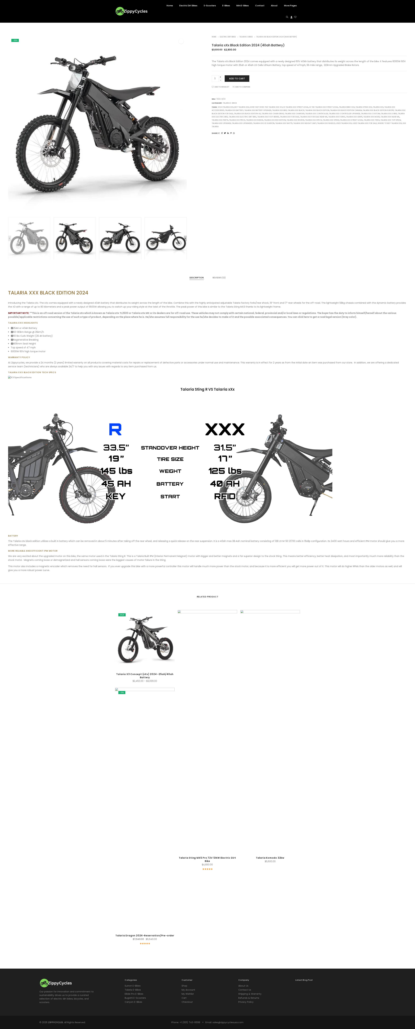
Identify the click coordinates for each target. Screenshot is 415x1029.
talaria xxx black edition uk (247, 113)
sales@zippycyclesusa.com (228, 1022)
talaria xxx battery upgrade (257, 110)
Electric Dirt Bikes (228, 37)
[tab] (197, 278)
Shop (184, 985)
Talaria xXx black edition (26, 541)
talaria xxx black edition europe (378, 110)
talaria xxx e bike (389, 113)
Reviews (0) (219, 277)
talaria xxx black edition (317, 110)
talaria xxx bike (279, 110)
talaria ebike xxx (347, 107)
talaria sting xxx (364, 107)
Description (197, 277)
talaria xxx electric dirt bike (242, 116)
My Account (188, 989)
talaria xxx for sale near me (313, 116)
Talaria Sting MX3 (235, 306)
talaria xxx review (295, 120)
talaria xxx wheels (326, 123)
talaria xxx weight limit (304, 123)
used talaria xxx (344, 123)
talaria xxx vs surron (263, 123)
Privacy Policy (246, 1002)
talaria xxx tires (372, 120)
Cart (184, 998)
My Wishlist (188, 993)
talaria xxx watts (283, 123)
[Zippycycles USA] (131, 14)
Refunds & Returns (248, 998)
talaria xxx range (254, 120)
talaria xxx (378, 107)
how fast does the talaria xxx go (266, 107)
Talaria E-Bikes (246, 37)
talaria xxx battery (234, 110)
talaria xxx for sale (289, 116)
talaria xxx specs (313, 120)
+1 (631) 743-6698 (190, 1022)
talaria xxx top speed (390, 120)
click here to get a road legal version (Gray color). (327, 317)
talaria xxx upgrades (242, 123)
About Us (243, 985)
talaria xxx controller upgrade (344, 113)
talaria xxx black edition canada (346, 110)
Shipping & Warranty (249, 993)
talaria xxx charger (294, 113)
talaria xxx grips (354, 116)
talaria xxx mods (371, 116)
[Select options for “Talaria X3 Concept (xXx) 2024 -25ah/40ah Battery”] (138, 664)
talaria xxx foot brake (268, 116)
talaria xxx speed (331, 120)
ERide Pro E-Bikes (134, 993)
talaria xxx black (296, 110)
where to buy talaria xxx (390, 123)
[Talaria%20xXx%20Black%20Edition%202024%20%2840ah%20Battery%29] (222, 133)
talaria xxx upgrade (221, 123)
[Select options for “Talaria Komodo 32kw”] (263, 833)
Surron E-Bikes (133, 985)
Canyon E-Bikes (133, 1002)
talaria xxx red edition (275, 120)
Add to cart (237, 78)
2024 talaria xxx (226, 107)
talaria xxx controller (316, 113)
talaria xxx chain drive (273, 113)
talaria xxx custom (370, 113)
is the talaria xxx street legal (323, 107)
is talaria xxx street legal (295, 107)
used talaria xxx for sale (365, 123)
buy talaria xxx (241, 107)
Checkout (187, 1002)
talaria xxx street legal (351, 120)
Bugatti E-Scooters (135, 998)
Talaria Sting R (117, 556)
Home (214, 37)
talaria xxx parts (220, 120)
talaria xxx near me (390, 116)
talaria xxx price (237, 120)
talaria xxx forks (336, 116)
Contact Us (244, 989)
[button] (181, 41)
